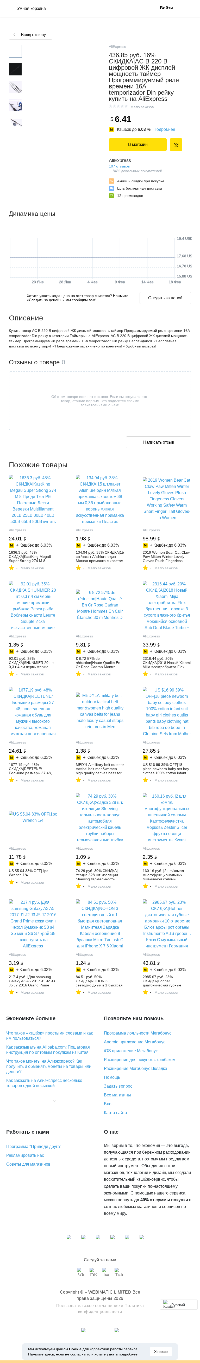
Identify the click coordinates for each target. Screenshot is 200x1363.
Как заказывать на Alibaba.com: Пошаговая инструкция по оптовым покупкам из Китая (48, 1050)
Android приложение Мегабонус (134, 1042)
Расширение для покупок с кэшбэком (140, 1059)
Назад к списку (33, 35)
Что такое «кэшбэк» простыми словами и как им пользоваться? (49, 1036)
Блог (108, 1104)
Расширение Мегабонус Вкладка (135, 1068)
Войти (166, 8)
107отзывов (119, 166)
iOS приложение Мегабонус (131, 1051)
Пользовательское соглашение (88, 1305)
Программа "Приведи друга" (33, 1146)
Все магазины (117, 1095)
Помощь (112, 1077)
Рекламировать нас (25, 1155)
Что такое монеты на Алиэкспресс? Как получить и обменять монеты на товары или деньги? (48, 1066)
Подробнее (164, 129)
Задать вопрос (118, 1086)
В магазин (138, 144)
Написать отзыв (158, 442)
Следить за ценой (165, 298)
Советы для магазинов (28, 1164)
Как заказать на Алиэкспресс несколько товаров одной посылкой (44, 1083)
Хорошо (161, 1351)
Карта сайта (115, 1112)
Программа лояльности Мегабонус (137, 1033)
